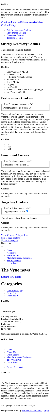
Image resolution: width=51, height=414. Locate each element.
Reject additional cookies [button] (24, 22)
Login (46, 410)
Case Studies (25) (15, 290)
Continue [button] (5, 22)
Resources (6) (13, 295)
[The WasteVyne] (9, 240)
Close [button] (25, 235)
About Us (11, 253)
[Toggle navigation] (2, 246)
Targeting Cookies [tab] (15, 38)
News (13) (11, 293)
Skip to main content (10, 238)
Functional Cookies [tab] (15, 35)
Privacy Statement (15, 367)
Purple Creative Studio (32, 410)
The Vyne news (14, 260)
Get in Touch (13, 263)
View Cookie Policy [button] (11, 235)
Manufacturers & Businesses (19, 258)
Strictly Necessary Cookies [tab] (19, 30)
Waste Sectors (13, 255)
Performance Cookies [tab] (16, 33)
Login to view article (11, 277)
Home (9, 250)
